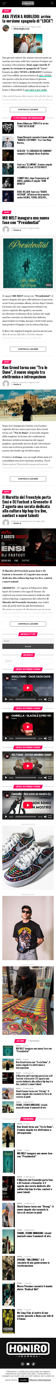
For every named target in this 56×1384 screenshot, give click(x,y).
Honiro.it (17, 230)
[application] (28, 687)
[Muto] (45, 699)
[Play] (6, 699)
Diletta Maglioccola (21, 29)
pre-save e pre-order (36, 89)
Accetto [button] (23, 1380)
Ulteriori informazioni (40, 1380)
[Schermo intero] (50, 699)
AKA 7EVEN (45, 75)
